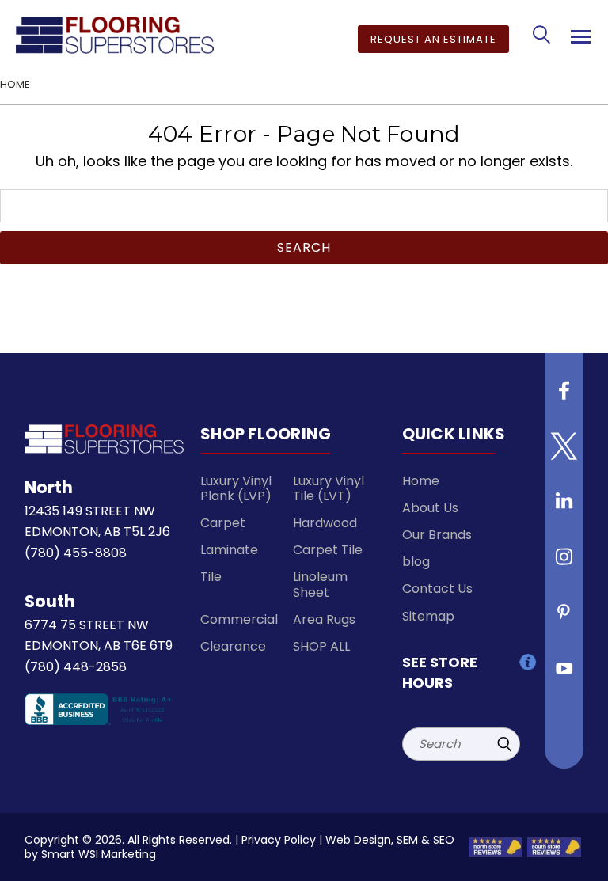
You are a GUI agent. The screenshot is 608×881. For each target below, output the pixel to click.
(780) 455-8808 (76, 553)
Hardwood (325, 523)
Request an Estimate (433, 39)
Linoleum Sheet (320, 584)
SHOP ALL (321, 646)
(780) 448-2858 (76, 667)
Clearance (233, 646)
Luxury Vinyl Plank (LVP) (236, 488)
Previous (575, 853)
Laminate (229, 550)
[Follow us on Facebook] (564, 396)
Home (420, 481)
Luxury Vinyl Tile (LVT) (328, 488)
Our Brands (437, 535)
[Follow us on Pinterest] (564, 618)
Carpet (222, 523)
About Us (430, 508)
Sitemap (428, 616)
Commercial (239, 619)
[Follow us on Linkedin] (564, 507)
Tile (211, 577)
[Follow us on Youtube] (564, 673)
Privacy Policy (278, 840)
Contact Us (437, 588)
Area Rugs (324, 619)
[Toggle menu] (578, 34)
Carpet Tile (328, 550)
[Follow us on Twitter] (564, 452)
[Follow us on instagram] (564, 563)
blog (416, 562)
